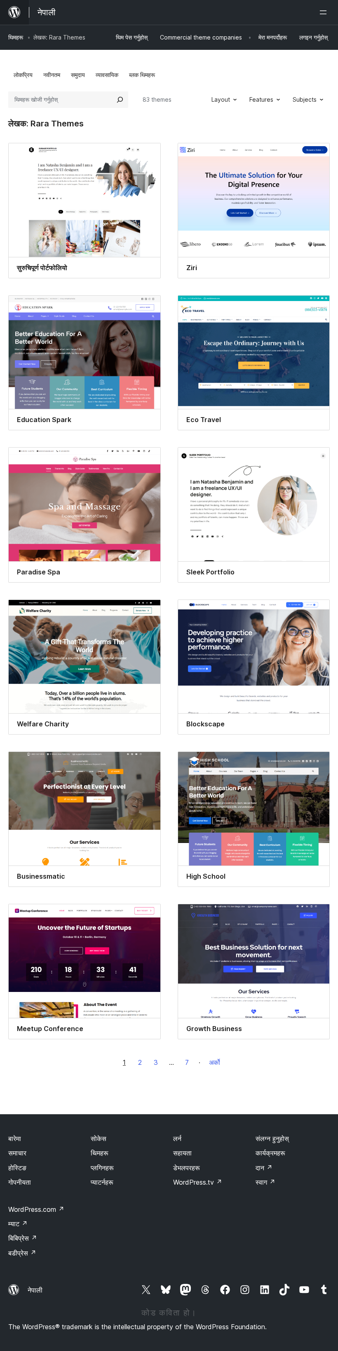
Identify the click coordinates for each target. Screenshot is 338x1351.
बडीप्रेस (22, 1253)
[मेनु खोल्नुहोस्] (325, 12)
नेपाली (35, 1290)
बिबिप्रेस (22, 1238)
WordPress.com (36, 1209)
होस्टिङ (17, 1168)
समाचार (17, 1153)
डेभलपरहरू (186, 1168)
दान (264, 1168)
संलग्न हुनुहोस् (272, 1138)
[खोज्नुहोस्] (120, 99)
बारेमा (14, 1138)
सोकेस (98, 1138)
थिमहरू (15, 37)
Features (261, 99)
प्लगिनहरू (102, 1168)
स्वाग (265, 1182)
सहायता (182, 1153)
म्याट (18, 1224)
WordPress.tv (197, 1182)
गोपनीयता (19, 1182)
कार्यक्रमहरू (270, 1153)
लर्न (177, 1138)
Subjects (305, 99)
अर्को (214, 1062)
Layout (220, 99)
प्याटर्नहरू (102, 1182)
